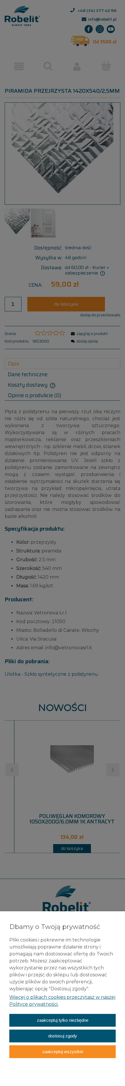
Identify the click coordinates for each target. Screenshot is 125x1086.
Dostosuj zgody (62, 1035)
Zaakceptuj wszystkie (62, 1051)
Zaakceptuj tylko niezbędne (62, 1020)
